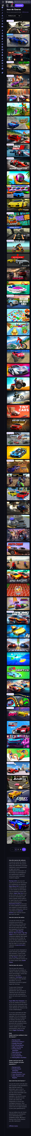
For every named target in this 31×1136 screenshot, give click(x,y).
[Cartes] (2, 38)
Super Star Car (18, 893)
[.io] (2, 47)
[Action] (2, 30)
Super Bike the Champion (16, 1001)
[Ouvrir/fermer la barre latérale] (3, 2)
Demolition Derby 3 (15, 904)
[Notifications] (11, 5)
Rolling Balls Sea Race (19, 1057)
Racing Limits (13, 881)
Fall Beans (19, 977)
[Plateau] (2, 52)
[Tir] (2, 66)
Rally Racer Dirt (14, 886)
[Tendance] (2, 15)
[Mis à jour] (2, 18)
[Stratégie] (2, 63)
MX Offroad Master (18, 1045)
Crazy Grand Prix (17, 1056)
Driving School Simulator (16, 1049)
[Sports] (2, 60)
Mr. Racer (15, 957)
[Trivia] (2, 68)
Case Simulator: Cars (18, 1074)
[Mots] (2, 49)
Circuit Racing (16, 1054)
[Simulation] (2, 57)
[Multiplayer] (2, 23)
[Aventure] (2, 36)
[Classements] (2, 26)
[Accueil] (2, 7)
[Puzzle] (2, 55)
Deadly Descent (17, 1043)
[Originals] (2, 21)
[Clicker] (2, 41)
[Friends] (2, 5)
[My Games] (7, 5)
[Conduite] (2, 44)
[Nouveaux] (2, 13)
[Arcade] (2, 33)
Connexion (19, 5)
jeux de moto (20, 945)
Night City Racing (18, 1030)
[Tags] (2, 72)
